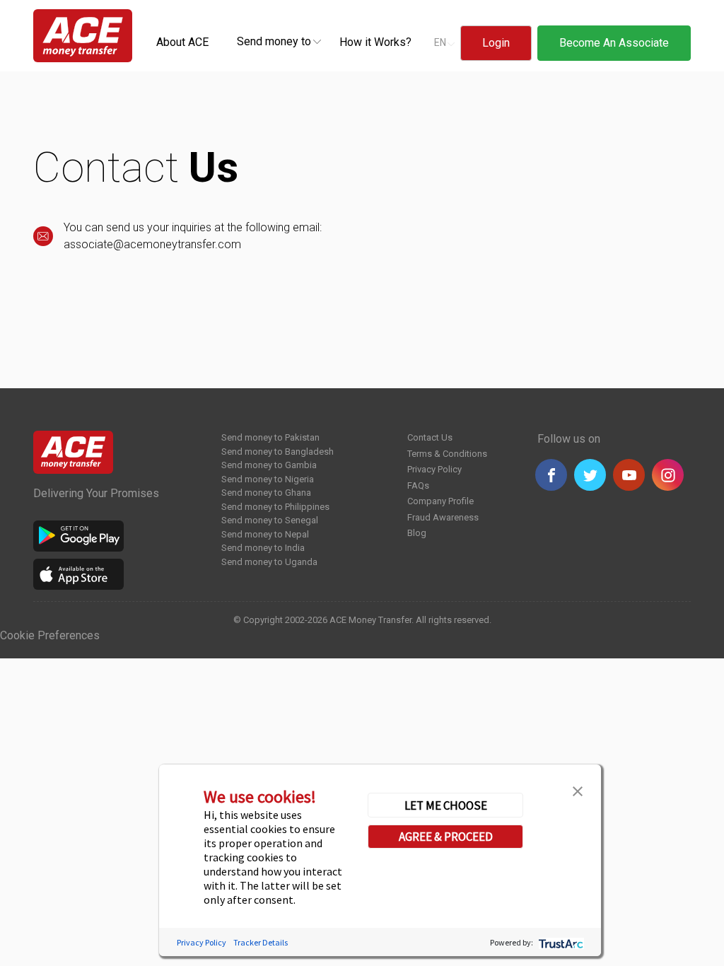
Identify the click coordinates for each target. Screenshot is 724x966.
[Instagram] (668, 475)
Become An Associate (614, 43)
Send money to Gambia (269, 465)
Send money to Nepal (265, 534)
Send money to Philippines (275, 506)
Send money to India (263, 547)
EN (440, 42)
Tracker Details (260, 942)
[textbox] (274, 40)
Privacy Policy (434, 469)
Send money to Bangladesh (277, 451)
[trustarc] (559, 942)
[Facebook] (551, 475)
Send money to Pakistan (270, 437)
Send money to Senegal (269, 520)
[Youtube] (629, 475)
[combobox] (274, 41)
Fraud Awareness (443, 517)
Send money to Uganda (269, 562)
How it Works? (375, 42)
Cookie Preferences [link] (50, 635)
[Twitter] (590, 475)
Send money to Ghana (266, 492)
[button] (578, 790)
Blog (416, 533)
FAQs (418, 485)
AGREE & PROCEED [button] (446, 836)
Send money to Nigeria (267, 479)
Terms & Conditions (447, 453)
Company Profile (440, 501)
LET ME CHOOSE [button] (445, 805)
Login (496, 43)
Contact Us (429, 437)
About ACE (182, 42)
